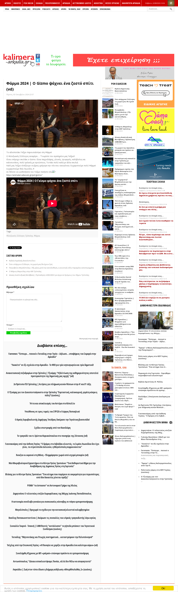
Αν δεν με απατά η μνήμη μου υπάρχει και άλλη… (152, 208)
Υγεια (7, 9)
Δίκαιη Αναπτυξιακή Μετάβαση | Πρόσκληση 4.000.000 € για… (125, 139)
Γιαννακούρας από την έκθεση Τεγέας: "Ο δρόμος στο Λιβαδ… (152, 414)
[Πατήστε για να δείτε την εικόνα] (52, 124)
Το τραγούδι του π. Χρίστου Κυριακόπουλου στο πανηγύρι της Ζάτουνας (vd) (52, 435)
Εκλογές (17, 3)
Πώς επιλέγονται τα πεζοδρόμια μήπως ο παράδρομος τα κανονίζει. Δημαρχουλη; (155, 284)
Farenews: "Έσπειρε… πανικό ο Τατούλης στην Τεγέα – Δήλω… (152, 340)
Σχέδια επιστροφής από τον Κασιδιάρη (52, 427)
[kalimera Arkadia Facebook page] (38, 55)
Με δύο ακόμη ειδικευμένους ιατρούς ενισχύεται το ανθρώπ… (125, 290)
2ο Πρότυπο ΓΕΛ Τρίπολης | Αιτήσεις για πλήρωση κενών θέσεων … (154, 406)
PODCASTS (46, 9)
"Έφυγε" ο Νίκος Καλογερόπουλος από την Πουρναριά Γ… (155, 349)
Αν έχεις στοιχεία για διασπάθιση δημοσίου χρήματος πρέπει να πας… (156, 194)
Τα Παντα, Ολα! (74, 9)
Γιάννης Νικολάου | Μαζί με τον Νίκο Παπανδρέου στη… (155, 438)
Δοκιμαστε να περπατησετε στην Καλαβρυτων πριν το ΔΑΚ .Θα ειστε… (156, 252)
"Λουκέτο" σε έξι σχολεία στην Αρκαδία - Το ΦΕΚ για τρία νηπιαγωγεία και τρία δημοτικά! (52, 364)
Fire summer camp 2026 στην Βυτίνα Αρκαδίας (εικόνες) (124, 268)
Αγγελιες (55, 9)
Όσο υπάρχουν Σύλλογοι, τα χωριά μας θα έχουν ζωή (30, 264)
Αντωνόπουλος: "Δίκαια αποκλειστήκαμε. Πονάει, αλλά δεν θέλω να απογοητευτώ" (52, 561)
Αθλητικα (98, 3)
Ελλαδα (39, 3)
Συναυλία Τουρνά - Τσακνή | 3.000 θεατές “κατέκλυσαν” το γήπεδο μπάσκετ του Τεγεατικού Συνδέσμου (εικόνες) (52, 527)
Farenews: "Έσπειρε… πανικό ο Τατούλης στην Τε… (155, 451)
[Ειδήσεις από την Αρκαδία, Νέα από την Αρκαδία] (18, 65)
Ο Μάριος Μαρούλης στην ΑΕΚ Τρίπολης (25, 271)
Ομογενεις (15, 9)
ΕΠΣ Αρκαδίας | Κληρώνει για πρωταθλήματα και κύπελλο (123, 322)
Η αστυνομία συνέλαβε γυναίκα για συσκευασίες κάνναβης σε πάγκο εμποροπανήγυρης (52, 501)
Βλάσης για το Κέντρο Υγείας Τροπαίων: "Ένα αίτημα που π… (152, 366)
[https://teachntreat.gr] (155, 107)
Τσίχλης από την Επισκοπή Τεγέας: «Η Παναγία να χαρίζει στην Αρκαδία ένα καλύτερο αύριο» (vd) (52, 545)
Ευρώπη (86, 9)
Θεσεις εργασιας (112, 3)
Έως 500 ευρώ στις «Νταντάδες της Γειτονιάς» (122, 258)
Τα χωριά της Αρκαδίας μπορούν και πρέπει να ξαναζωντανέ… (124, 150)
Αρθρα (63, 9)
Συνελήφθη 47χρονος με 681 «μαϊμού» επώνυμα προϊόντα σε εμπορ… (155, 389)
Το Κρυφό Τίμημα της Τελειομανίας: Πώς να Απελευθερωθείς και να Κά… (124, 418)
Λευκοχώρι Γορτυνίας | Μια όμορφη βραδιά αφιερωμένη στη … (124, 300)
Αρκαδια (66, 3)
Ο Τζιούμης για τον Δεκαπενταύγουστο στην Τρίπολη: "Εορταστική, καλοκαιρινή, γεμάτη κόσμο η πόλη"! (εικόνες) (52, 394)
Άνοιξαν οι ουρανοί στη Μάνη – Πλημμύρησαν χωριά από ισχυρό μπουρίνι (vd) (52, 455)
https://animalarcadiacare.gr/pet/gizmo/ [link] (24, 175)
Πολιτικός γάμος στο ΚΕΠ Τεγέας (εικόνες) (153, 357)
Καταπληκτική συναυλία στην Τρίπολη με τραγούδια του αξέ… (125, 160)
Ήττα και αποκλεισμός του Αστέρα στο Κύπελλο (52, 403)
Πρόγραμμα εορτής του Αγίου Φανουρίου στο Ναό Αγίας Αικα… (124, 171)
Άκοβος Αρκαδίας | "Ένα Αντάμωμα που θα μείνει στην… (125, 334)
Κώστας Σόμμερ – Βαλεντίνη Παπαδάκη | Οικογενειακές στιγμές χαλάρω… (124, 375)
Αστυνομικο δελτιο (82, 3)
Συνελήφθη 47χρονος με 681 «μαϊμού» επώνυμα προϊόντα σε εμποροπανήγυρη (52, 553)
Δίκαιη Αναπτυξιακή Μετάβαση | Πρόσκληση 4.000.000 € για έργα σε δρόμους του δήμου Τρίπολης (49, 275)
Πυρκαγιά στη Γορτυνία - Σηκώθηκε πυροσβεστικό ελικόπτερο (154, 374)
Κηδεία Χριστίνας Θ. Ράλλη (150, 382)
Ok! (163, 588)
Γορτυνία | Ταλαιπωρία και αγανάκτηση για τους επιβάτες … (124, 213)
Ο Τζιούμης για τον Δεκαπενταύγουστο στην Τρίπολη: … (157, 478)
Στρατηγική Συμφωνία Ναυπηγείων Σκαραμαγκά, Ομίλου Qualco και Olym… (124, 397)
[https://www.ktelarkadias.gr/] (56, 65)
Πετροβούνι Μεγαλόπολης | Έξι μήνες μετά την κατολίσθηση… (123, 113)
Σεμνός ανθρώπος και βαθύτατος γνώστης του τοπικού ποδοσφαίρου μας (156, 267)
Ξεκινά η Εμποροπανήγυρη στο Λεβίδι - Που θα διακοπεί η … (125, 346)
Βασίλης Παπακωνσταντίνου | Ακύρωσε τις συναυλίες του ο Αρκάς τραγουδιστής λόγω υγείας (52, 517)
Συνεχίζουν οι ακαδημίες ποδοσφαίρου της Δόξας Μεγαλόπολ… (125, 192)
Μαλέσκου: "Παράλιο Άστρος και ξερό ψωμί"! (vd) (124, 406)
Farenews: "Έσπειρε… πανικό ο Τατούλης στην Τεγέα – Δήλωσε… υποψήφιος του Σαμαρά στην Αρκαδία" (52, 355)
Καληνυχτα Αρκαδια (131, 3)
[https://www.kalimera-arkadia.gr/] (123, 65)
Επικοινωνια (105, 9)
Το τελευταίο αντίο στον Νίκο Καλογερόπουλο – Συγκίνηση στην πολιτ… (125, 427)
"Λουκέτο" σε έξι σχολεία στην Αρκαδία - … (155, 445)
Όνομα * (9, 325)
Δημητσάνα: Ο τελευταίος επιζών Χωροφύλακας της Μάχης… (152, 332)
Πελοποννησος (52, 3)
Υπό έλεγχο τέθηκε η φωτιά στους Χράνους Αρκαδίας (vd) (124, 203)
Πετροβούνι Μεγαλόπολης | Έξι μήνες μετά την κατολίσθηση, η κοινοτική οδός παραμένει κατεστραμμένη (51, 268)
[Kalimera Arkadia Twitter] (38, 59)
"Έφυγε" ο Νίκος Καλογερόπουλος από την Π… (156, 464)
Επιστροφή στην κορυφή (88, 339)
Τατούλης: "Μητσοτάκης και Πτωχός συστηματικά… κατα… (124, 225)
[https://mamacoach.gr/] (155, 132)
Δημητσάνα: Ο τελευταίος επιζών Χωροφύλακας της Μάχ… (156, 431)
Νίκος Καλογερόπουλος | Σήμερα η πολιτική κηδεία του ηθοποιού (125, 438)
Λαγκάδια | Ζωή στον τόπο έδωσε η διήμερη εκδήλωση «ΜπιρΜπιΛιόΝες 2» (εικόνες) (52, 569)
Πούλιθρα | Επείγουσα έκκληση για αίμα (154, 397)
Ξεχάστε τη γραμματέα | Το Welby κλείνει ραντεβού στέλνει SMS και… (124, 386)
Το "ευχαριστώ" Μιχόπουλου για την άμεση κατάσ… (123, 182)
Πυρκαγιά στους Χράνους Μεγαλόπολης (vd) (125, 236)
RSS (171, 3)
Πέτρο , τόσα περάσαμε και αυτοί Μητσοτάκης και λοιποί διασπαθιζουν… (154, 237)
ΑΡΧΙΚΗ (8, 3)
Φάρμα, (37, 235)
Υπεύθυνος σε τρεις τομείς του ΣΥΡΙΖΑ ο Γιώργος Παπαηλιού (52, 411)
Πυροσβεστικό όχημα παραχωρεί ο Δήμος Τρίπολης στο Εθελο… (124, 357)
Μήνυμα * (10, 292)
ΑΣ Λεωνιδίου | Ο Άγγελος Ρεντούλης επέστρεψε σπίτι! (123, 247)
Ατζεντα (94, 9)
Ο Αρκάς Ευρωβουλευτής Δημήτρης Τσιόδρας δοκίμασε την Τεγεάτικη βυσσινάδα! (52, 419)
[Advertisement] (89, 32)
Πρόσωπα (36, 9)
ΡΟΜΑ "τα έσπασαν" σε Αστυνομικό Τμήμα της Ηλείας (52, 485)
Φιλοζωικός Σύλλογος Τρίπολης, (20, 235)
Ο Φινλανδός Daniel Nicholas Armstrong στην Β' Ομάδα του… (123, 279)
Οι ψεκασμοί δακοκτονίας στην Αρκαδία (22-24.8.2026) (123, 311)
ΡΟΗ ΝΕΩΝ (28, 3)
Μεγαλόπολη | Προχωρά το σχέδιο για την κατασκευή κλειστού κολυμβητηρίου (52, 509)
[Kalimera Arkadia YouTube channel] (38, 64)
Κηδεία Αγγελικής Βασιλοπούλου (22, 261)
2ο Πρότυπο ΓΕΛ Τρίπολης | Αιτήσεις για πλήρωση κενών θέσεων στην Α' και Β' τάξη (52, 384)
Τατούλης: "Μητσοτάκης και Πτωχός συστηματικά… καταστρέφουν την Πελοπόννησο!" (52, 537)
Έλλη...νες (26, 9)
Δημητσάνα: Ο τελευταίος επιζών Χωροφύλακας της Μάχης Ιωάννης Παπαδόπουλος (52, 493)
